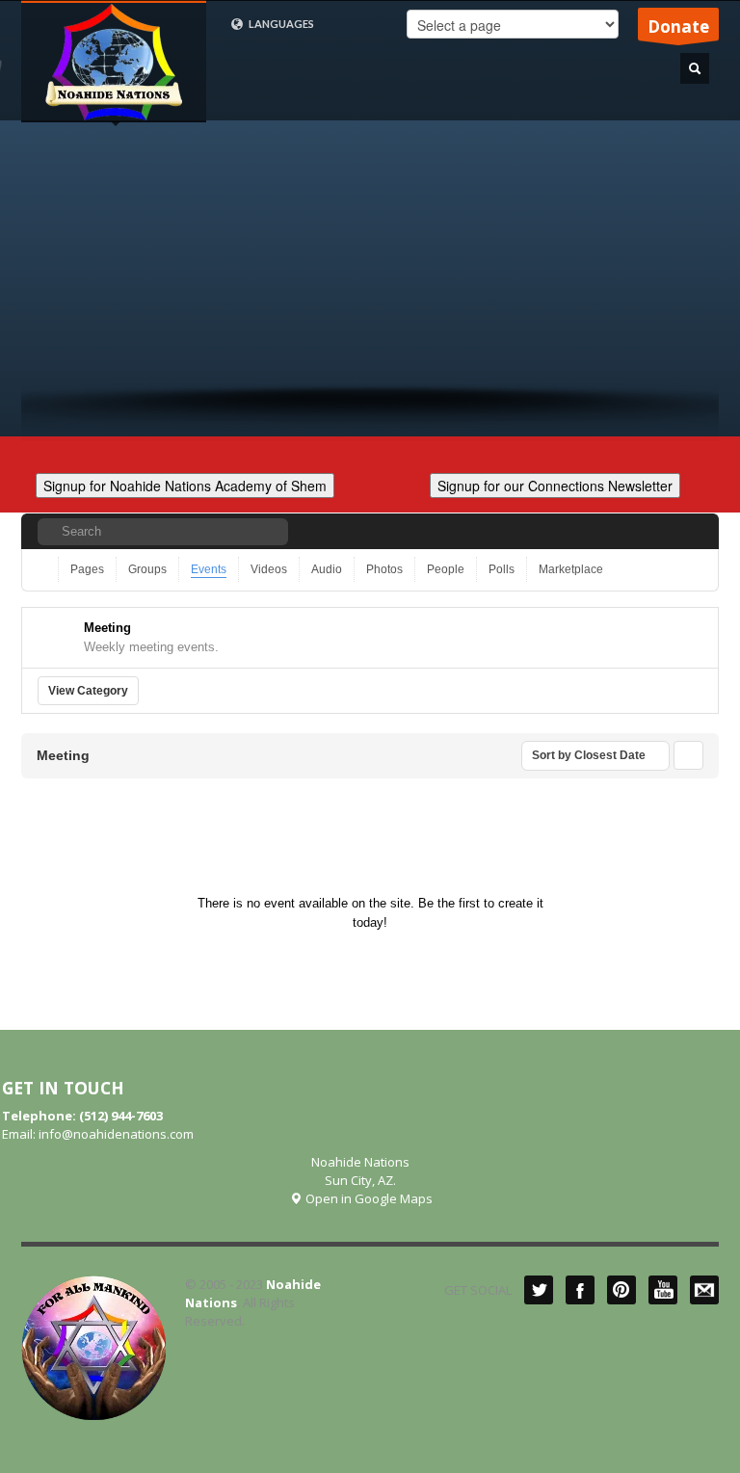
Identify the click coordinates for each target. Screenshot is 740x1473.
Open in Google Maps (368, 1198)
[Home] (44, 569)
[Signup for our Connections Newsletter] (555, 483)
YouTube (662, 1290)
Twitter (538, 1290)
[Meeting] (57, 635)
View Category (88, 690)
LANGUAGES (280, 23)
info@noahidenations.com (116, 1134)
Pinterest (621, 1290)
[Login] (688, 531)
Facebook (580, 1290)
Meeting (107, 627)
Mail (704, 1290)
